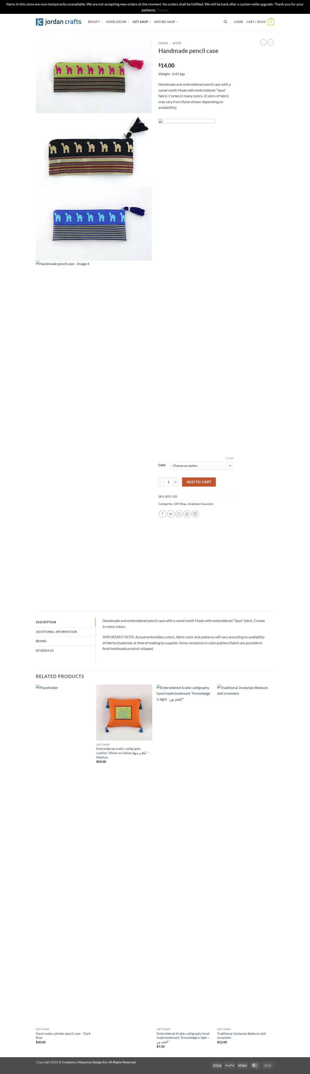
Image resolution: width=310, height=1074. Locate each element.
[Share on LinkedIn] (195, 514)
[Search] (225, 21)
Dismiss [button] (162, 10)
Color (162, 465)
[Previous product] (271, 42)
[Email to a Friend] (179, 514)
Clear (229, 458)
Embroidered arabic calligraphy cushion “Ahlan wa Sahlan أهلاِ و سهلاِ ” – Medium (123, 753)
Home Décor (116, 22)
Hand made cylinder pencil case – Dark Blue (63, 1036)
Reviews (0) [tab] (45, 650)
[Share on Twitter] (171, 514)
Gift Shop (140, 22)
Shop (177, 43)
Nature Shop (164, 22)
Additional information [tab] (56, 632)
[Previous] (36, 870)
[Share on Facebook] (162, 514)
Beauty (94, 22)
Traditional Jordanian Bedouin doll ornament (241, 1036)
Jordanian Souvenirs (200, 504)
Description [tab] (46, 622)
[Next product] (263, 42)
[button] (238, 21)
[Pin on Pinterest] (187, 514)
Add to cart (199, 482)
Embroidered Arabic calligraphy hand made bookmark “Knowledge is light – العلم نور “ (183, 1038)
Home (163, 43)
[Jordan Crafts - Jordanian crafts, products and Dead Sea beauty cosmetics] (58, 22)
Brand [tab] (41, 641)
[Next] (272, 870)
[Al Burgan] (186, 289)
